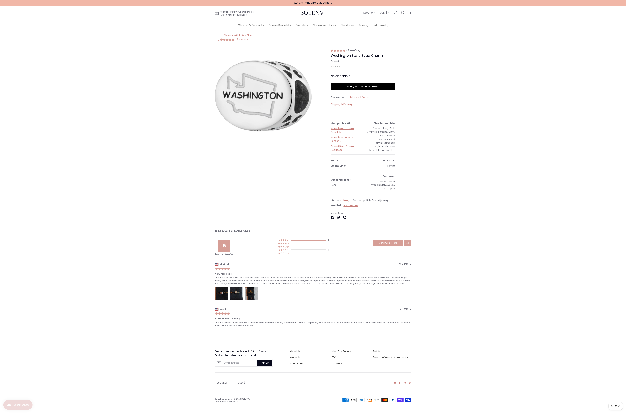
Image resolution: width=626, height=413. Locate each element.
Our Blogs (337, 363)
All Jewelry (381, 25)
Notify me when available (363, 86)
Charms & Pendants (251, 25)
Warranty (295, 357)
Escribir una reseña (388, 242)
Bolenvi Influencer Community (390, 357)
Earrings (364, 25)
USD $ (383, 12)
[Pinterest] (408, 382)
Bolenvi (335, 61)
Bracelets (302, 25)
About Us (295, 351)
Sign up (265, 362)
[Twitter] (393, 382)
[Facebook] (398, 382)
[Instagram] (403, 382)
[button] (407, 243)
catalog (344, 200)
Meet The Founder (342, 351)
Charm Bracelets (280, 25)
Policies (377, 351)
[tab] (338, 97)
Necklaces (347, 25)
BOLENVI (313, 13)
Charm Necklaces (324, 25)
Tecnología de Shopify (226, 401)
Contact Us (296, 363)
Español (368, 12)
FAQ (334, 357)
